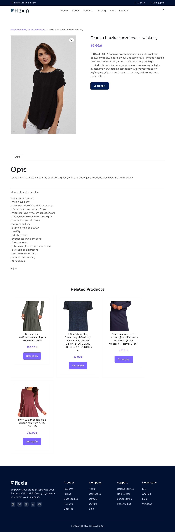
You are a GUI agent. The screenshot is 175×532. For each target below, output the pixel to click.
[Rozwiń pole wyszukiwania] (162, 10)
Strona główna (18, 29)
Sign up (141, 2)
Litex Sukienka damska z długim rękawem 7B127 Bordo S (32, 423)
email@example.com (25, 2)
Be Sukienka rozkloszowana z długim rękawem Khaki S (32, 337)
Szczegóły (99, 85)
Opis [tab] (17, 156)
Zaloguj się (158, 2)
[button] (71, 40)
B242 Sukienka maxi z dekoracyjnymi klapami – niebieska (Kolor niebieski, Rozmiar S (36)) (123, 339)
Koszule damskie (36, 29)
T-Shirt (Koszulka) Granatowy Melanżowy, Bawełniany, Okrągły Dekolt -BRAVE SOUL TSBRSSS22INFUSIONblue (77, 342)
